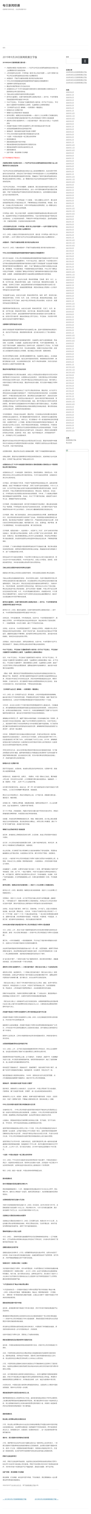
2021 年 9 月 (70, 248)
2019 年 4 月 (70, 325)
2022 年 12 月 (70, 208)
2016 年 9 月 (70, 407)
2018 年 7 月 (70, 349)
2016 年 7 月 (70, 412)
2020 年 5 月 (70, 290)
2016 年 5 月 (70, 417)
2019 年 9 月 (70, 311)
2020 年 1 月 (70, 301)
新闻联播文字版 (30, 1485)
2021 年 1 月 (70, 269)
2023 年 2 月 (70, 203)
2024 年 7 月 (70, 158)
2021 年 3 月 (70, 264)
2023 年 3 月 (70, 200)
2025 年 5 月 (70, 132)
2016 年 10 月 (70, 404)
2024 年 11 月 (70, 148)
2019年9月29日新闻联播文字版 (46, 1499)
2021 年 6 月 (70, 256)
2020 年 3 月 (70, 296)
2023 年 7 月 (70, 190)
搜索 (67, 57)
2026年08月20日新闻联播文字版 (76, 80)
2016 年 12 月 (70, 399)
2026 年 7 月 (70, 95)
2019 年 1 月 (70, 333)
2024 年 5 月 (70, 163)
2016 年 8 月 (70, 409)
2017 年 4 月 (70, 388)
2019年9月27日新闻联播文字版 (14, 1499)
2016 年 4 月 (70, 420)
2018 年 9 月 (70, 343)
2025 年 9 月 (70, 121)
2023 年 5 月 (70, 195)
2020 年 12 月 (70, 272)
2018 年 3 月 (70, 359)
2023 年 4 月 (70, 198)
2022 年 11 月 (70, 211)
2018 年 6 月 (70, 351)
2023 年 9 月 (70, 185)
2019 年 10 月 (70, 309)
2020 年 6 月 (70, 288)
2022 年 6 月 (70, 224)
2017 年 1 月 (70, 396)
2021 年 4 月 (70, 261)
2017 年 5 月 (70, 386)
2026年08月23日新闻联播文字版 (76, 72)
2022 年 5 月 (70, 227)
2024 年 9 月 (70, 153)
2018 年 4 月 (70, 356)
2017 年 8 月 (70, 378)
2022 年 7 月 (70, 222)
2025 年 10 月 (70, 118)
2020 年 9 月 (70, 280)
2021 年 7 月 (70, 253)
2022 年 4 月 (70, 230)
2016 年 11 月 (70, 401)
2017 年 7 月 (70, 380)
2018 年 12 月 (70, 335)
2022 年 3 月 (70, 232)
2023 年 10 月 (70, 182)
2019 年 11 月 (70, 306)
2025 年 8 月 (70, 124)
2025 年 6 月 (70, 129)
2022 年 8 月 (70, 219)
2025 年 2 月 (70, 140)
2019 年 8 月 (70, 314)
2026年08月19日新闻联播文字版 (76, 83)
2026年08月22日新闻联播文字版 (76, 75)
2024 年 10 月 (70, 150)
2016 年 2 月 (70, 425)
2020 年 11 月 (70, 274)
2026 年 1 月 (70, 111)
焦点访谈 (69, 443)
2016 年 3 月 (70, 423)
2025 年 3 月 (70, 137)
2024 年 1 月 (70, 174)
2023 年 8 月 (70, 187)
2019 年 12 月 (70, 304)
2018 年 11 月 (70, 338)
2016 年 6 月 (70, 415)
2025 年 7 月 (70, 126)
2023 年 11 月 (70, 179)
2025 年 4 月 (70, 134)
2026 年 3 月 (70, 105)
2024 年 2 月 (70, 171)
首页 (4, 48)
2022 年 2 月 (70, 235)
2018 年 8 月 (70, 346)
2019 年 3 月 (70, 327)
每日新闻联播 (11, 5)
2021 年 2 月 (70, 267)
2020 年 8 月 (70, 282)
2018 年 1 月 (70, 364)
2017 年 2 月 (70, 393)
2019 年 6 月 (70, 319)
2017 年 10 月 (70, 372)
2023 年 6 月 (70, 192)
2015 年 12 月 (70, 431)
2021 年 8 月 (70, 251)
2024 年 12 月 (70, 145)
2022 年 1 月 (70, 237)
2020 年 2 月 (70, 298)
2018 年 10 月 (70, 341)
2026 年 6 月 (70, 97)
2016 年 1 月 (70, 428)
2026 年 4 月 (70, 103)
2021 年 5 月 (70, 259)
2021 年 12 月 (70, 240)
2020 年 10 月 (70, 277)
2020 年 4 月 (70, 293)
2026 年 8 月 (70, 92)
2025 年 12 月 (70, 113)
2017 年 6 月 (70, 383)
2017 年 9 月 (70, 375)
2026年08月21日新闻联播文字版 (76, 77)
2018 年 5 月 (70, 354)
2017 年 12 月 (70, 367)
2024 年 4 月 (70, 166)
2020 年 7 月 (70, 285)
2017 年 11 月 (70, 370)
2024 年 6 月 (70, 161)
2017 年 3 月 (70, 391)
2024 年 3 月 (70, 169)
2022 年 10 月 (70, 214)
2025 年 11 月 (70, 116)
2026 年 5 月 (70, 100)
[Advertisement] (45, 28)
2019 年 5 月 (70, 322)
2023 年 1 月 (70, 206)
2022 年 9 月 (70, 216)
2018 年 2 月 (70, 362)
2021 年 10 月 (70, 245)
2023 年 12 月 (70, 177)
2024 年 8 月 (70, 155)
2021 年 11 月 (70, 243)
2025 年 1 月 (70, 142)
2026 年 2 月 (70, 108)
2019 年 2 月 (70, 330)
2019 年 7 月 (70, 317)
